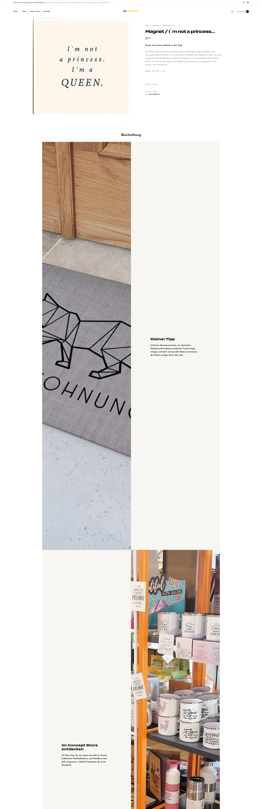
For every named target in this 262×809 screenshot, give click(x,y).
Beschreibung (131, 135)
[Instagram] (248, 2)
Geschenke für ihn (168, 25)
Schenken (155, 25)
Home (147, 25)
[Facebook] (244, 2)
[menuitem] (18, 12)
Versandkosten (154, 94)
